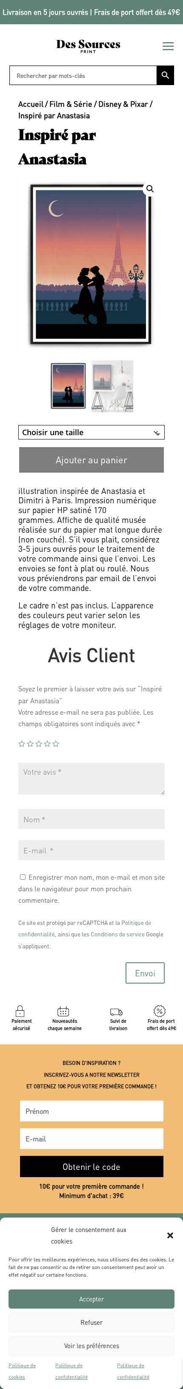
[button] (170, 1235)
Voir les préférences (91, 1345)
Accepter (91, 1299)
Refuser (91, 1322)
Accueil (30, 103)
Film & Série (70, 103)
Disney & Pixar (123, 103)
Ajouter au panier (91, 459)
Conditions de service (118, 934)
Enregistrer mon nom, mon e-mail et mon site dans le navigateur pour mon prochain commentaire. (91, 888)
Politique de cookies (22, 1371)
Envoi (145, 972)
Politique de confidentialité (71, 1371)
